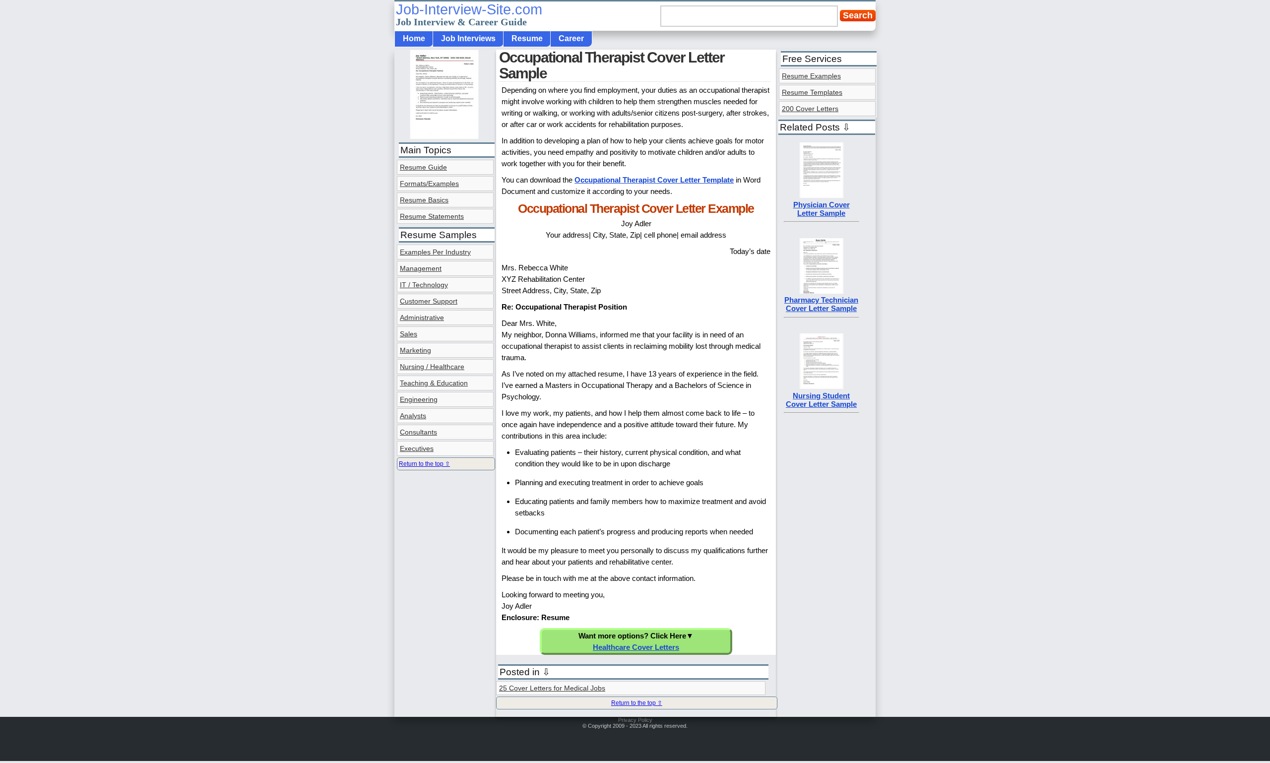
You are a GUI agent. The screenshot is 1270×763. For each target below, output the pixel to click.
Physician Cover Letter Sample (821, 208)
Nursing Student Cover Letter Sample (821, 399)
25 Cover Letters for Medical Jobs (552, 688)
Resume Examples (811, 76)
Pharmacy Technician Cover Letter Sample (821, 304)
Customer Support (428, 301)
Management (421, 268)
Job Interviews (468, 38)
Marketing (415, 350)
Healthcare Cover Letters (636, 647)
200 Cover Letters (810, 109)
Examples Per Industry (435, 252)
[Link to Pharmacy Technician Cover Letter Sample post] (821, 291)
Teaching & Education (434, 383)
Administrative (422, 317)
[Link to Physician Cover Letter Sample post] (821, 195)
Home (414, 38)
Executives (417, 448)
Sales (408, 334)
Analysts (413, 416)
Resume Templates (812, 92)
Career (571, 38)
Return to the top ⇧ (636, 702)
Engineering (419, 399)
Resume (527, 38)
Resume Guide (423, 167)
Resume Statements (432, 216)
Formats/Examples (429, 184)
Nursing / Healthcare (432, 367)
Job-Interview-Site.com (469, 14)
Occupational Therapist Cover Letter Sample (612, 65)
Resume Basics (424, 200)
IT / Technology (424, 285)
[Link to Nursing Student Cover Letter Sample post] (821, 386)
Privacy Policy (635, 720)
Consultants (418, 432)
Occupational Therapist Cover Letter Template (654, 180)
